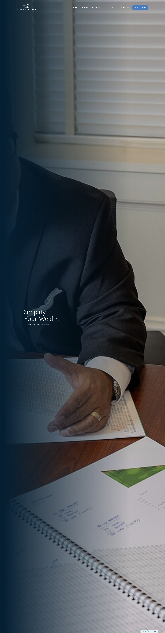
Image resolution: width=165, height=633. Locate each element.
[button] (75, 7)
